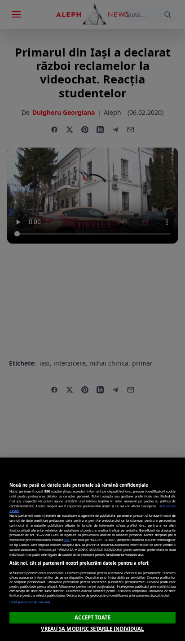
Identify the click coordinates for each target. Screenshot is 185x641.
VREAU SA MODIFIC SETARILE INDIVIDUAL (92, 628)
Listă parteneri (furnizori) (29, 602)
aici (66, 539)
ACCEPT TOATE (92, 617)
